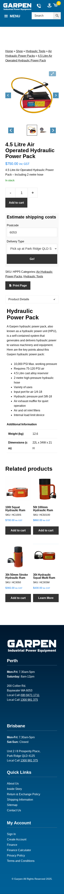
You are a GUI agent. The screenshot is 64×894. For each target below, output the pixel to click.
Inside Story (14, 788)
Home (9, 51)
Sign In (11, 834)
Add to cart (16, 202)
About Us (13, 783)
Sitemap (12, 804)
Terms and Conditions (20, 860)
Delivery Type (15, 241)
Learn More (46, 597)
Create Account (16, 839)
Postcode (13, 225)
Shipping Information (20, 799)
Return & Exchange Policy (23, 794)
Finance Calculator (19, 850)
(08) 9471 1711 (29, 695)
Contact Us (14, 810)
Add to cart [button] (18, 530)
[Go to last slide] (8, 95)
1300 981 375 (29, 699)
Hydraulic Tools (35, 51)
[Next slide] (56, 95)
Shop (19, 51)
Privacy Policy (16, 855)
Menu (15, 16)
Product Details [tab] (18, 299)
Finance (12, 844)
